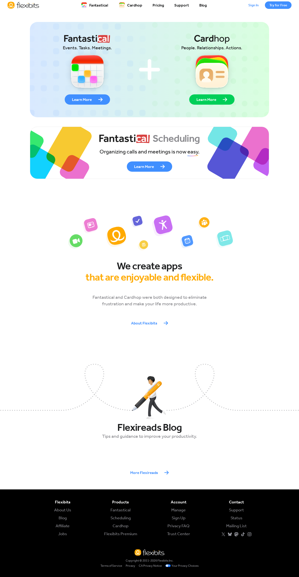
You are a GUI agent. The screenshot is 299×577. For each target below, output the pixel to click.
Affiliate (63, 525)
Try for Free (278, 5)
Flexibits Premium (120, 533)
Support (181, 5)
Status (236, 517)
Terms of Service (111, 565)
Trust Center (178, 533)
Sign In (253, 5)
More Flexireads (144, 472)
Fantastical (98, 5)
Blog (203, 5)
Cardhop (134, 5)
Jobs (62, 533)
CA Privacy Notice (150, 565)
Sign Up (178, 517)
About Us (62, 510)
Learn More (82, 99)
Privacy (130, 565)
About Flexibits (144, 323)
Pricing (158, 5)
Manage (178, 510)
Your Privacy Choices (185, 565)
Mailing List (236, 525)
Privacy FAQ (178, 525)
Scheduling (120, 517)
